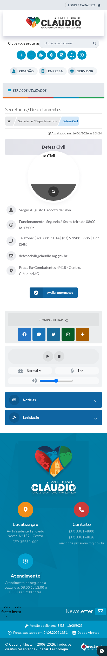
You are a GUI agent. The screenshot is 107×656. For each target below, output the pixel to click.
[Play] (48, 356)
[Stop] (59, 356)
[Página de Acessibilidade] (81, 55)
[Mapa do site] (71, 55)
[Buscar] (94, 43)
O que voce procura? (23, 43)
